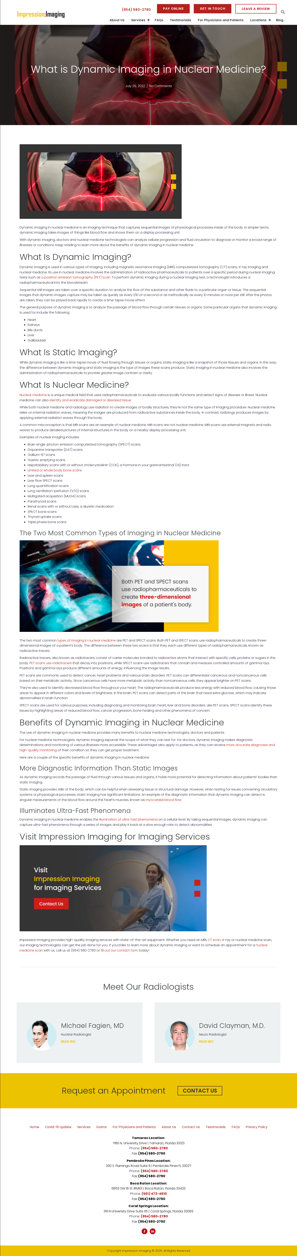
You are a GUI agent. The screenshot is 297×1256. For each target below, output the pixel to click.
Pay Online (173, 8)
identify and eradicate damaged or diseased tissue (90, 400)
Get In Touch (212, 8)
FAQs (159, 20)
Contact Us (191, 1127)
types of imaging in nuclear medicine (86, 640)
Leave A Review (256, 8)
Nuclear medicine (33, 395)
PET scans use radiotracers (50, 663)
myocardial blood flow (163, 800)
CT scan (214, 940)
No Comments (160, 86)
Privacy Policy (257, 1127)
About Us (117, 20)
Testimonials (180, 20)
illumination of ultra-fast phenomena (128, 819)
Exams (101, 1127)
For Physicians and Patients (220, 20)
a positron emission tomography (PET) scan (75, 277)
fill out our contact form (119, 950)
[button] (200, 1090)
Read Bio (68, 1041)
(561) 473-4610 (154, 1193)
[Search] (282, 12)
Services (138, 20)
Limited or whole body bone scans (55, 470)
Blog (279, 20)
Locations (258, 20)
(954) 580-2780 (136, 9)
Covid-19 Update (58, 1127)
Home (34, 1127)
